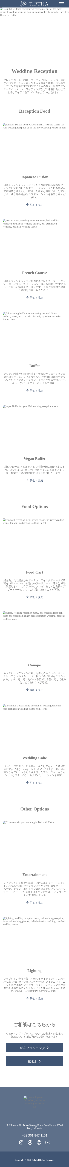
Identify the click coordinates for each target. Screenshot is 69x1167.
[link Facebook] (30, 1142)
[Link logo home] (34, 4)
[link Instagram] (21, 1142)
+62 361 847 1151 (34, 1135)
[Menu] (61, 3)
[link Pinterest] (39, 1142)
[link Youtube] (47, 1142)
